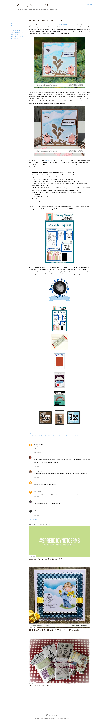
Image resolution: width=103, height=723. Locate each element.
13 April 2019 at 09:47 (38, 477)
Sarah (35, 501)
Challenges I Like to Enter (31, 9)
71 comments (34, 632)
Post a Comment (33, 519)
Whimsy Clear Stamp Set (17, 32)
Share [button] (12, 17)
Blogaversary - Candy (40, 685)
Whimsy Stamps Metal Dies (17, 36)
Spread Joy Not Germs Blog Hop (45, 559)
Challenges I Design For (49, 9)
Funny (12, 23)
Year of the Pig (14, 39)
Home (19, 9)
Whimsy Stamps (15, 34)
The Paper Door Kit (15, 30)
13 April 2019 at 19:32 (38, 487)
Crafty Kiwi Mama (32, 5)
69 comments (34, 688)
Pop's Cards (36, 491)
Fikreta (35, 510)
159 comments (35, 561)
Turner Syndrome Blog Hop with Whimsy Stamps (54, 630)
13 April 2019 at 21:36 (38, 496)
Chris (35, 457)
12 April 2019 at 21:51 (38, 452)
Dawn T (35, 482)
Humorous (13, 26)
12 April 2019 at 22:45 (38, 466)
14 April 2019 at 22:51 (38, 506)
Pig (12, 28)
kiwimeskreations (38, 444)
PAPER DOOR (63, 25)
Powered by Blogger (53, 715)
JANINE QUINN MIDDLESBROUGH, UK (44, 471)
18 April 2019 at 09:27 (38, 515)
